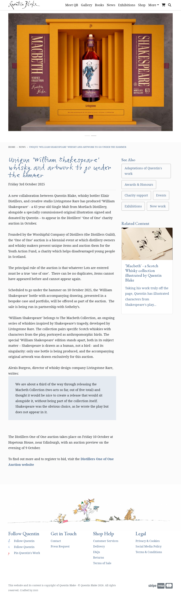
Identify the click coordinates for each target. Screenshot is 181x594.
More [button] (152, 5)
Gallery (86, 5)
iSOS (35, 590)
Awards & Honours (139, 184)
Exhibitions (126, 5)
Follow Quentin (21, 541)
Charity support (136, 195)
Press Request (60, 546)
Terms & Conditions (149, 552)
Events (161, 195)
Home (11, 146)
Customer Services (105, 541)
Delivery (99, 546)
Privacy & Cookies (148, 541)
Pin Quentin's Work (24, 553)
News (111, 5)
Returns (98, 557)
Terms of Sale (102, 563)
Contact (56, 541)
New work (158, 206)
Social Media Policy (149, 546)
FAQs (96, 552)
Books (99, 5)
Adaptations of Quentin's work (143, 171)
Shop (141, 5)
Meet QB (71, 5)
